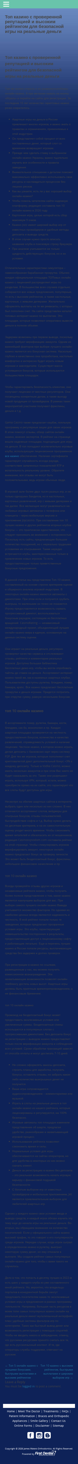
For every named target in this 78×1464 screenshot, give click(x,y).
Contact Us (58, 1421)
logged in (28, 1386)
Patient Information (22, 1416)
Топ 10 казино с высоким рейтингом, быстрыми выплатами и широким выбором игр (56, 1371)
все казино (12, 456)
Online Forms (23, 1425)
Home (11, 1411)
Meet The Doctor (29, 1411)
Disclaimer (42, 1425)
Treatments (51, 1411)
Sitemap (58, 1425)
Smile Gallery (39, 1421)
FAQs (65, 1411)
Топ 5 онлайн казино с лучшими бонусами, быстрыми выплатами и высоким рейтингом (21, 1371)
